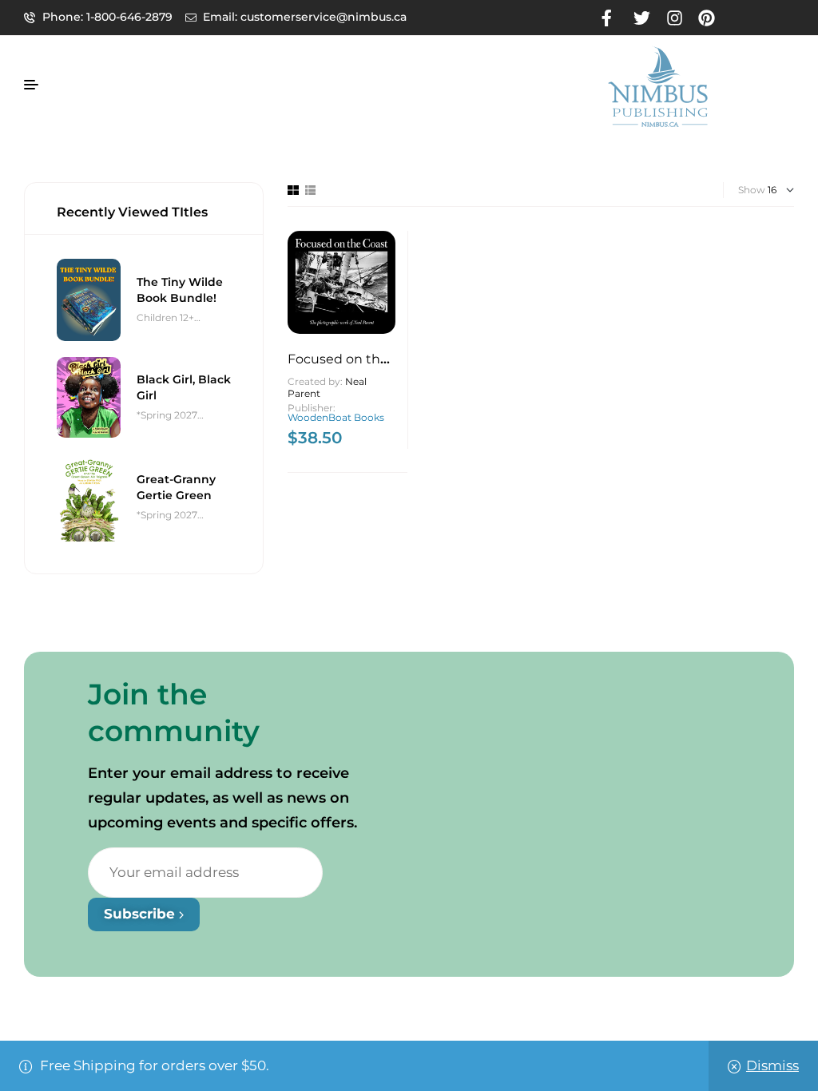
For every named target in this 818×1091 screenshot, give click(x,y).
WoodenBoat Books (336, 417)
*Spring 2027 (167, 415)
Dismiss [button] (772, 1065)
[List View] (310, 190)
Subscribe (141, 914)
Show (751, 190)
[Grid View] (293, 190)
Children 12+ (165, 317)
